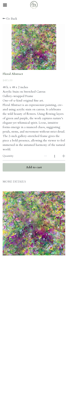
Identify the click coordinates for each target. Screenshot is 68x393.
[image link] (34, 4)
